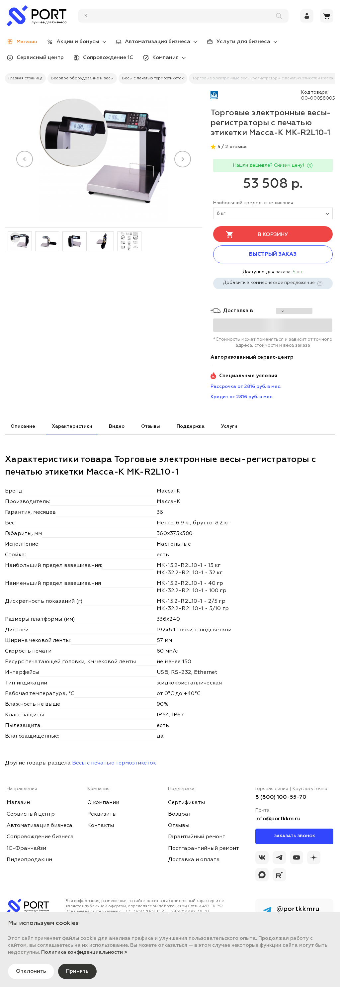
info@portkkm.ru (277, 819)
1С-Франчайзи (26, 848)
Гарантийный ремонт (196, 837)
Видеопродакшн (29, 859)
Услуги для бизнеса (243, 42)
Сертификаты (186, 802)
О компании (103, 802)
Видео (117, 426)
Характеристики (72, 426)
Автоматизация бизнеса (157, 42)
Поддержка (191, 426)
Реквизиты (102, 814)
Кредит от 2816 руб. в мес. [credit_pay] (242, 397)
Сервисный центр (40, 57)
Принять (77, 971)
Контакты (100, 825)
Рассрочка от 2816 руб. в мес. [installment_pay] (246, 386)
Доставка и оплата (194, 859)
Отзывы (150, 426)
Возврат (179, 814)
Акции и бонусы (77, 42)
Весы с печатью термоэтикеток (114, 763)
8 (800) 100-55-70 (280, 797)
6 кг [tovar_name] (221, 213)
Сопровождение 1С (108, 57)
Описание (23, 426)
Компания (165, 57)
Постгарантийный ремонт (203, 848)
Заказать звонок (294, 836)
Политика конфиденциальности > (84, 952)
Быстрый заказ (273, 254)
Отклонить (31, 971)
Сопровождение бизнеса (40, 837)
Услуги (229, 426)
